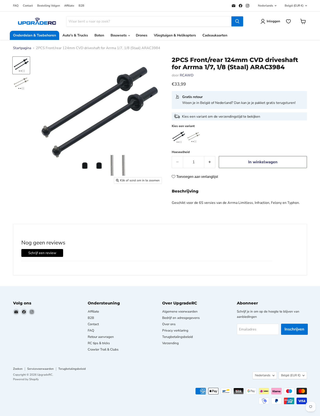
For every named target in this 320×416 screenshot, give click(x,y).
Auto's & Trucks (75, 35)
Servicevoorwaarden (40, 369)
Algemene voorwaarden (180, 311)
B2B (81, 5)
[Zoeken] (237, 21)
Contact (28, 5)
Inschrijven (294, 329)
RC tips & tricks (99, 343)
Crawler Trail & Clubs (103, 349)
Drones (141, 35)
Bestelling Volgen (48, 5)
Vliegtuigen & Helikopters (175, 35)
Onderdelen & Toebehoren (34, 35)
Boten (99, 35)
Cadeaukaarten (214, 35)
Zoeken (17, 369)
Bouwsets (119, 35)
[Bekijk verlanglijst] (288, 21)
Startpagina (22, 48)
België (294, 6)
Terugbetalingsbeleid (177, 337)
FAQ (16, 5)
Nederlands (265, 6)
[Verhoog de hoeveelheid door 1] (209, 162)
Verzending (170, 343)
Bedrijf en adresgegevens (181, 318)
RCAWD (187, 75)
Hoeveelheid (181, 152)
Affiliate (69, 5)
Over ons (168, 324)
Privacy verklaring (175, 330)
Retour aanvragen (101, 337)
